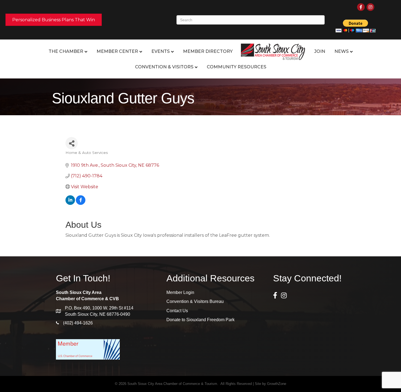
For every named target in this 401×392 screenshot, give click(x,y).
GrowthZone (276, 384)
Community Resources (236, 66)
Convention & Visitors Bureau (195, 301)
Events (160, 51)
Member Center (117, 51)
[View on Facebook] (80, 203)
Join (319, 51)
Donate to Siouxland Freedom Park (200, 319)
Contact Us (177, 310)
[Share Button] (71, 143)
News (341, 51)
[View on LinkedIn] (70, 203)
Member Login (180, 292)
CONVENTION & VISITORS (164, 66)
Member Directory (208, 51)
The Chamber (66, 51)
